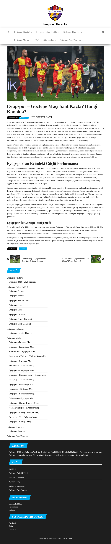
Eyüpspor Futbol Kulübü (47, 32)
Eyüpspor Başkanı (17, 291)
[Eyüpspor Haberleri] (8, 32)
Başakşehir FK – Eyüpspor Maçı (23, 417)
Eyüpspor (12, 469)
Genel (23, 249)
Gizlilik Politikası (15, 504)
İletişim (12, 510)
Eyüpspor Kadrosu (17, 431)
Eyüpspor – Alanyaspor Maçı (21, 370)
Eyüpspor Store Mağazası (20, 324)
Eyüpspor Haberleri (55, 24)
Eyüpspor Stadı (15, 310)
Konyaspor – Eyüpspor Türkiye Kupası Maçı (28, 356)
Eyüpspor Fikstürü (22, 32)
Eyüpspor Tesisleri (17, 314)
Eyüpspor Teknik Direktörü (20, 319)
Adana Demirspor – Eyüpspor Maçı (24, 408)
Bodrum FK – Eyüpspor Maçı (22, 365)
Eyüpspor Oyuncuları (44, 40)
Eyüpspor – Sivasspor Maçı (20, 361)
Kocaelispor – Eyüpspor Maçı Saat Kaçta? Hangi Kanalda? (75, 260)
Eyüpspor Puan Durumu (70, 40)
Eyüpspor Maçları (22, 40)
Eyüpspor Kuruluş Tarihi (19, 300)
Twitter (11, 526)
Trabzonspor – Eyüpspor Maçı (22, 351)
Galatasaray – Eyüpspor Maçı (21, 398)
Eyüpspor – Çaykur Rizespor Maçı (24, 403)
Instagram (12, 529)
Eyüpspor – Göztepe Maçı (20, 422)
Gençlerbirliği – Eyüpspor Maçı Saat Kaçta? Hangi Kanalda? (34, 260)
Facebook (12, 523)
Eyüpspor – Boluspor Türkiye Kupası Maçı (27, 375)
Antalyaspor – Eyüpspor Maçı (22, 379)
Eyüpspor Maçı (14, 482)
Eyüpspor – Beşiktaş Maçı (20, 342)
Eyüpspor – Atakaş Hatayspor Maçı (24, 412)
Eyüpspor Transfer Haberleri (21, 333)
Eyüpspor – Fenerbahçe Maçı (21, 384)
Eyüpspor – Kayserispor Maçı (21, 347)
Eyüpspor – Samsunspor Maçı (22, 394)
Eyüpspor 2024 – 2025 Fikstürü (22, 282)
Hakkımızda (13, 507)
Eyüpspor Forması (17, 296)
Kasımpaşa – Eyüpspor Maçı (21, 389)
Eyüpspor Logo (15, 305)
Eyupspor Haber (44, 117)
